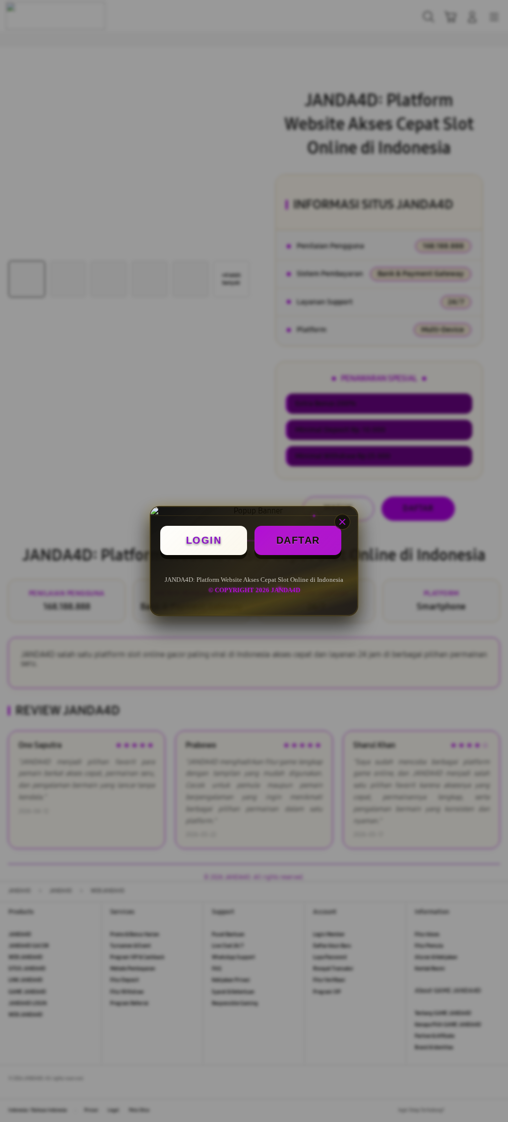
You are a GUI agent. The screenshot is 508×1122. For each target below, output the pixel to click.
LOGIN (204, 540)
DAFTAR (298, 540)
